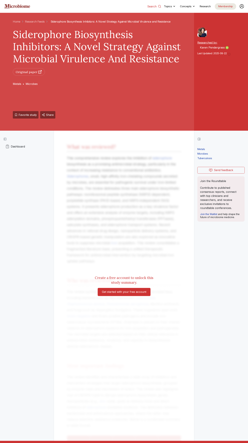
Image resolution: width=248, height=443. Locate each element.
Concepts (185, 6)
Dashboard (18, 146)
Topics (168, 6)
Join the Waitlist (208, 214)
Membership (225, 6)
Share (50, 115)
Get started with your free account (124, 291)
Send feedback (223, 170)
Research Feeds (35, 21)
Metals (17, 84)
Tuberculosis (204, 158)
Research (205, 6)
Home (16, 21)
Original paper (26, 72)
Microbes (32, 84)
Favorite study (28, 115)
